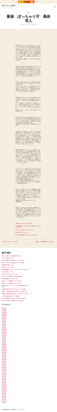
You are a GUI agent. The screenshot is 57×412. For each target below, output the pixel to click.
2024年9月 (4, 335)
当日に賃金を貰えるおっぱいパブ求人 (10, 278)
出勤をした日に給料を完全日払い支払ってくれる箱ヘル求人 (14, 291)
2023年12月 (4, 349)
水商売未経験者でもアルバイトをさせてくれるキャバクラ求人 (15, 269)
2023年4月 (4, 361)
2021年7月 (4, 393)
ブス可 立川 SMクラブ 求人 (7, 258)
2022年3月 (4, 381)
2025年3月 (4, 326)
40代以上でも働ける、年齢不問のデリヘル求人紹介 (13, 300)
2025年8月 (4, 318)
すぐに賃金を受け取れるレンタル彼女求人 (11, 296)
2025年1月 (4, 329)
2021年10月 (4, 388)
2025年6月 (4, 321)
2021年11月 (4, 387)
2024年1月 (4, 347)
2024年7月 (4, 338)
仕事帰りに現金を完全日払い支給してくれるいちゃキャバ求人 (15, 293)
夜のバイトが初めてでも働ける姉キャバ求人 (11, 255)
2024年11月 (4, 332)
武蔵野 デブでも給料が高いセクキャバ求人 (11, 283)
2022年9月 (4, 371)
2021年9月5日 (35, 24)
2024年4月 (4, 342)
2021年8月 (4, 391)
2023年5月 (4, 359)
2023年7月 (4, 356)
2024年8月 (4, 336)
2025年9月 (4, 316)
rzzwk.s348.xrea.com (27, 24)
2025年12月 (4, 312)
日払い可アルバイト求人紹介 (8, 5)
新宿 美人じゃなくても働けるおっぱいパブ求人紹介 (13, 262)
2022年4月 (4, 379)
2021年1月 (4, 402)
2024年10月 (4, 333)
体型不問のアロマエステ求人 (22, 232)
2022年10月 (4, 370)
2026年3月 (4, 307)
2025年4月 (4, 324)
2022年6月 (4, 376)
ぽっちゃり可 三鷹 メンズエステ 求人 (10, 274)
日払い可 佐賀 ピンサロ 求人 (8, 271)
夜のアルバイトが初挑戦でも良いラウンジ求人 (12, 280)
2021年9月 (4, 390)
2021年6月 (4, 394)
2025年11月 (4, 313)
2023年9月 (4, 353)
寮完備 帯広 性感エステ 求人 (8, 264)
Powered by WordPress (21, 409)
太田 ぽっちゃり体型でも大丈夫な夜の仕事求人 (12, 276)
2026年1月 (4, 310)
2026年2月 (4, 309)
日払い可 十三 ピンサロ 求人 (8, 267)
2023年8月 (4, 355)
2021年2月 (4, 401)
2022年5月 (4, 378)
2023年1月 (4, 365)
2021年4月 (4, 397)
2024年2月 (4, 346)
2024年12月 (4, 330)
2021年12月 (4, 385)
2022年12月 (4, 367)
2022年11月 (4, 368)
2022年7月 (4, 375)
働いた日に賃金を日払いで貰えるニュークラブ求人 (13, 260)
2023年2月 (4, 364)
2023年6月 (4, 358)
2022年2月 (4, 382)
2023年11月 (4, 350)
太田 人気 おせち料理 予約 (25, 223)
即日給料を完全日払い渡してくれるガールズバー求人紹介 (14, 289)
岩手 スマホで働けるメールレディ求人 (24, 229)
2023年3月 (4, 362)
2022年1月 (4, 384)
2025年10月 (4, 315)
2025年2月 (4, 327)
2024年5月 (4, 341)
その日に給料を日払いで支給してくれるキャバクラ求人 (14, 298)
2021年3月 (4, 399)
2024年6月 (4, 339)
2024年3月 (4, 344)
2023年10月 (4, 352)
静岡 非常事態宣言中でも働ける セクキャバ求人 (26, 234)
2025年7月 (4, 319)
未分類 (28, 12)
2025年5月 (4, 323)
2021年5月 (4, 396)
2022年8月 (4, 373)
